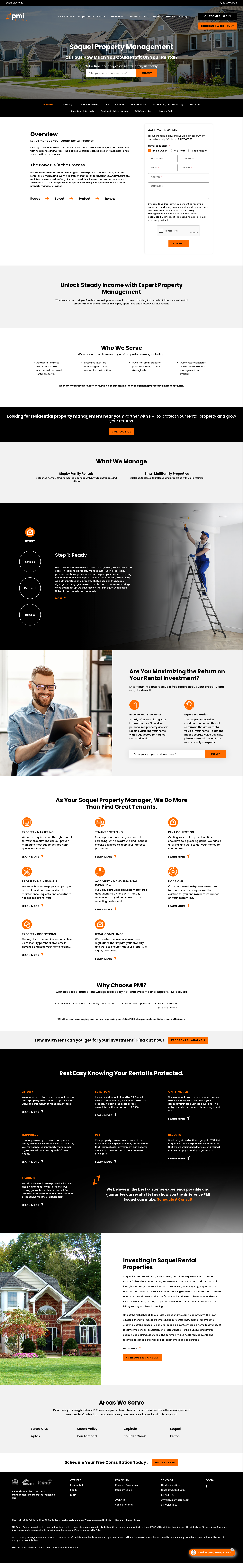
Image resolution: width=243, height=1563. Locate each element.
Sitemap (118, 1520)
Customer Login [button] (217, 16)
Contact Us (121, 431)
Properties (84, 16)
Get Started (165, 1462)
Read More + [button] (172, 1349)
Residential (76, 1485)
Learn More (30, 856)
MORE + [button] (93, 598)
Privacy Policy (133, 1520)
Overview (48, 104)
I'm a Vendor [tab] (199, 150)
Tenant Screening (89, 104)
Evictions (195, 104)
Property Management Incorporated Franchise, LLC (33, 1495)
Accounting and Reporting (168, 104)
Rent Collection (115, 104)
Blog (146, 16)
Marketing (66, 104)
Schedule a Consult (142, 1357)
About (156, 16)
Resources (117, 16)
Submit (147, 73)
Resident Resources (126, 1485)
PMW (108, 1520)
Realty (101, 16)
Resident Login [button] (123, 1490)
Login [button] (73, 1495)
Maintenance (138, 104)
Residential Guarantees (114, 111)
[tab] (30, 535)
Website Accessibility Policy (88, 1530)
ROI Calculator (143, 111)
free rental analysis (188, 1040)
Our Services (64, 16)
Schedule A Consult (174, 1199)
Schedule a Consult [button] (217, 26)
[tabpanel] (93, 576)
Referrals (135, 16)
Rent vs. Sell (165, 111)
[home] (16, 17)
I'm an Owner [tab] (159, 150)
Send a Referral (124, 1504)
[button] (206, 1486)
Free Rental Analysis (178, 16)
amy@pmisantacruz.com (174, 1500)
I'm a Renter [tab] (179, 150)
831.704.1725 (230, 2)
